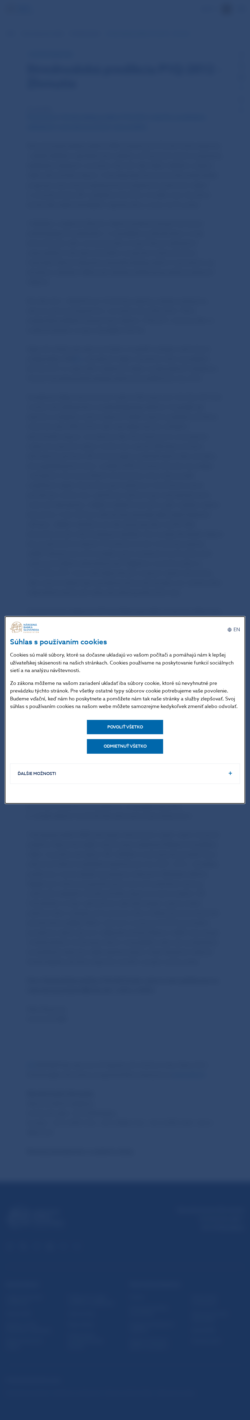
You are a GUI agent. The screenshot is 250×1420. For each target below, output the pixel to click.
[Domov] (25, 627)
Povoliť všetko (125, 727)
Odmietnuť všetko (125, 746)
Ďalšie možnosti (37, 773)
